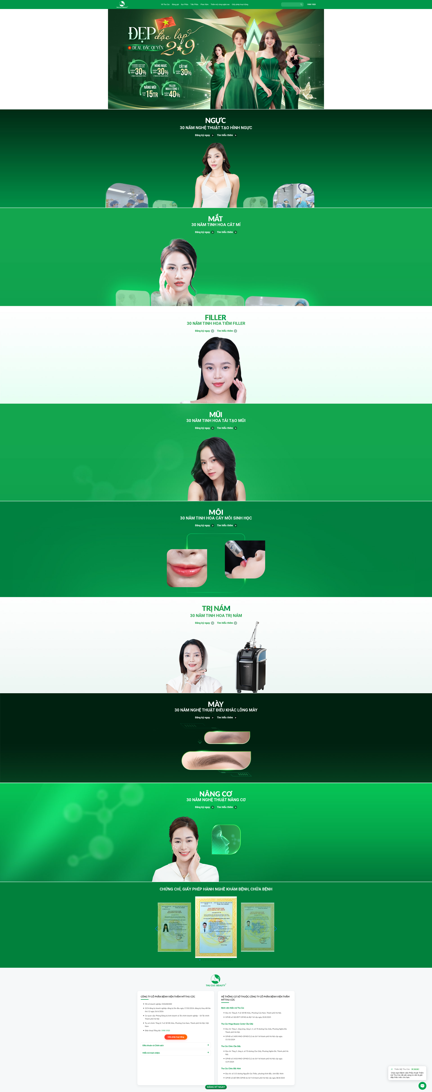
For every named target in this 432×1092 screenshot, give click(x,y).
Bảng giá (175, 4)
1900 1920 (311, 4)
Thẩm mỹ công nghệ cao (220, 4)
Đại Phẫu (184, 4)
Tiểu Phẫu (194, 4)
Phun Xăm (204, 4)
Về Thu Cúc (165, 4)
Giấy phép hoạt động (240, 4)
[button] (275, 928)
